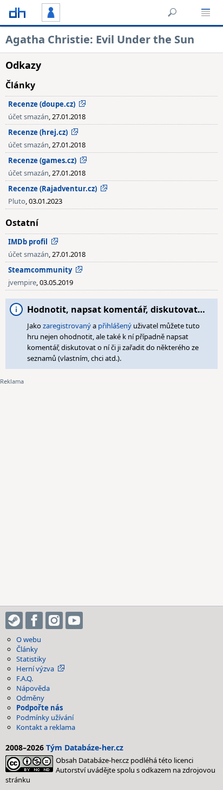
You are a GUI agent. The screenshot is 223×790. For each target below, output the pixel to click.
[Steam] (14, 620)
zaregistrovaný (67, 326)
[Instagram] (54, 620)
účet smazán (28, 116)
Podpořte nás (39, 708)
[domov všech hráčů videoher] (17, 12)
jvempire (22, 282)
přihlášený (115, 326)
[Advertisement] (111, 488)
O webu (28, 639)
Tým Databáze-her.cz (84, 747)
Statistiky (31, 659)
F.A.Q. (24, 678)
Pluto (16, 201)
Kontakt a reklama (45, 727)
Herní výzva (35, 669)
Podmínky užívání (45, 717)
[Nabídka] (205, 12)
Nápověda (33, 688)
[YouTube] (74, 620)
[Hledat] (172, 12)
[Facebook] (34, 620)
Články (27, 649)
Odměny (30, 698)
